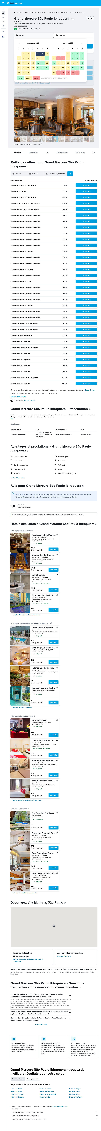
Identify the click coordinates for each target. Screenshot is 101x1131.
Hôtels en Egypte (74, 1091)
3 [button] (33, 53)
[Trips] (3, 31)
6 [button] (47, 53)
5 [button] (42, 53)
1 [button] (23, 53)
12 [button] (42, 58)
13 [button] (47, 58)
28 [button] (19, 72)
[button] (3, 3)
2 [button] (28, 53)
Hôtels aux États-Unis (47, 1091)
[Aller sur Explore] (3, 26)
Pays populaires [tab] (17, 1079)
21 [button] (19, 68)
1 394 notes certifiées (32, 29)
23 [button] (28, 68)
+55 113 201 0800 (20, 26)
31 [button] (77, 72)
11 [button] (38, 58)
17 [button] (33, 63)
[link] (26, 615)
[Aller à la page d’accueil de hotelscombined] (14, 3)
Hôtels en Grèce (74, 1094)
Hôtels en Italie (45, 1097)
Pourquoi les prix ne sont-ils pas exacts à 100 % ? (29, 1119)
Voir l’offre (53, 549)
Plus (12, 419)
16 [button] (28, 63)
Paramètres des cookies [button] (18, 397)
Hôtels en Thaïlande (75, 1097)
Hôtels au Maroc (16, 1089)
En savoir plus (90, 390)
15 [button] (23, 63)
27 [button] (47, 68)
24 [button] (33, 68)
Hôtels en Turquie (75, 1089)
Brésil (21, 13)
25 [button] (38, 68)
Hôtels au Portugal (17, 1094)
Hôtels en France (16, 1091)
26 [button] (42, 68)
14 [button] (19, 63)
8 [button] (23, 58)
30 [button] (28, 72)
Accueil (16, 13)
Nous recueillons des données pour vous (26, 1116)
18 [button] (38, 63)
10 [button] (33, 58)
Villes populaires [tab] (32, 1079)
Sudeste (32, 13)
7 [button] (18, 58)
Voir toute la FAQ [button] (41, 1024)
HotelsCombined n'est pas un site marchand (27, 1112)
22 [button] (23, 68)
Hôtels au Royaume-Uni (48, 1094)
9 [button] (28, 58)
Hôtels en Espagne (17, 1097)
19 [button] (42, 63)
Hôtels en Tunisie (46, 1089)
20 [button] (47, 63)
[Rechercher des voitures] (3, 17)
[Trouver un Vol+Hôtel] (3, 21)
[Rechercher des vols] (3, 9)
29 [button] (23, 72)
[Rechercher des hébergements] (3, 13)
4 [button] (37, 53)
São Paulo (45, 13)
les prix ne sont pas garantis (59, 1106)
